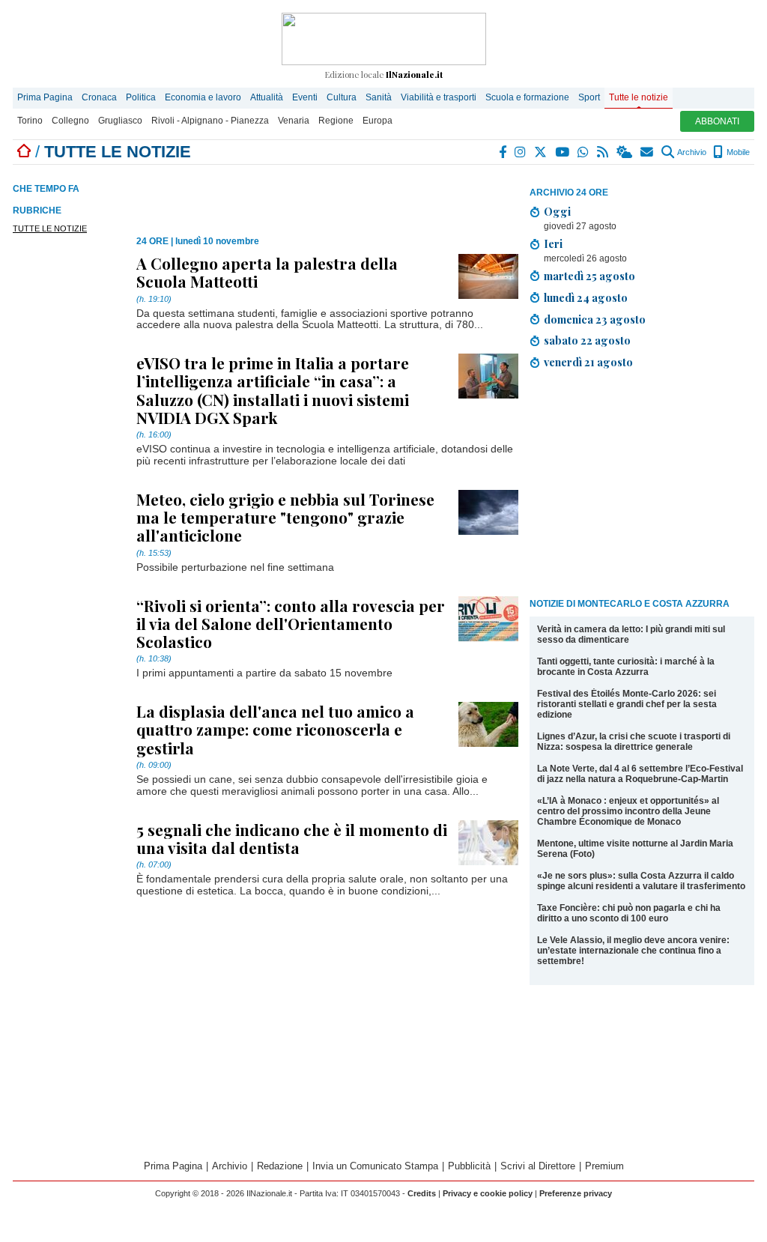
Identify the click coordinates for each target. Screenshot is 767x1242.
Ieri (553, 243)
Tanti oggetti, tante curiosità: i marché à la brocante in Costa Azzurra (626, 666)
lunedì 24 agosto (586, 297)
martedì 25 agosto (589, 275)
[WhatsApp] (583, 152)
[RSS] (603, 152)
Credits (421, 1193)
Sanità (379, 97)
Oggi (557, 211)
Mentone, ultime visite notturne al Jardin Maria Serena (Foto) (635, 848)
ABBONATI (717, 121)
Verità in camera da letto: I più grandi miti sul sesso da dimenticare (631, 634)
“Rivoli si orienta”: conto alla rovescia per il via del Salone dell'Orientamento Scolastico (290, 623)
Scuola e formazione (527, 97)
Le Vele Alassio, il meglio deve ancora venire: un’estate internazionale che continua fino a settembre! (633, 950)
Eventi (305, 97)
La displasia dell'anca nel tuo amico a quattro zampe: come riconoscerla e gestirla (275, 728)
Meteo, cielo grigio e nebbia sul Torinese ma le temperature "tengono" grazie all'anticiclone (285, 516)
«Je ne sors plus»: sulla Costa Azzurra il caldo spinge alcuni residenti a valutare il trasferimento (641, 880)
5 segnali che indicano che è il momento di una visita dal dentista (291, 838)
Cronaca (99, 97)
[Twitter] (541, 152)
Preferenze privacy (575, 1193)
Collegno (70, 120)
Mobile (737, 152)
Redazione (280, 1166)
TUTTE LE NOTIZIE (50, 228)
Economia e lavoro (203, 97)
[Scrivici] (647, 152)
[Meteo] (625, 152)
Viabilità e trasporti (438, 97)
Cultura (342, 97)
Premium (604, 1166)
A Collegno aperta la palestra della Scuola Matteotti (267, 271)
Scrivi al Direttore (537, 1166)
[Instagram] (521, 152)
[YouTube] (563, 152)
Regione (336, 120)
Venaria (293, 120)
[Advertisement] (642, 486)
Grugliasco (120, 120)
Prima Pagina (45, 97)
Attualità (266, 97)
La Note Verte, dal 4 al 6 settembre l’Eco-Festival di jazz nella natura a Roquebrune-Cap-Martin (640, 773)
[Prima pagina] (24, 151)
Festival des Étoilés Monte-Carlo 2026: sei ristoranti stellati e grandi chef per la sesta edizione (627, 704)
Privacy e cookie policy (488, 1193)
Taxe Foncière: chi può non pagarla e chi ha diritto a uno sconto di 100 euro (629, 913)
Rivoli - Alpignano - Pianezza (210, 120)
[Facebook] (503, 152)
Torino (30, 120)
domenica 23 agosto (595, 319)
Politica (141, 97)
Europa (377, 120)
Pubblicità (469, 1166)
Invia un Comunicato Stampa (375, 1166)
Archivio (691, 152)
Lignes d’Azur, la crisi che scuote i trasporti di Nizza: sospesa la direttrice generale (633, 741)
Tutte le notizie (638, 97)
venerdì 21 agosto (588, 361)
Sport (589, 97)
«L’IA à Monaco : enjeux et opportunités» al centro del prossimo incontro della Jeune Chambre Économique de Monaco (628, 811)
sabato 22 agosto (587, 340)
